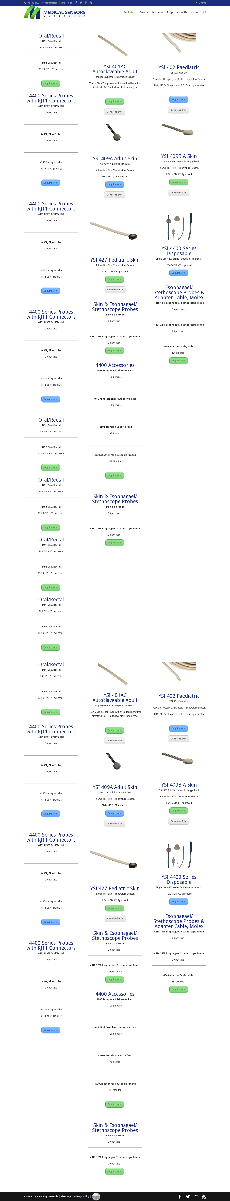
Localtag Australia (47, 1196)
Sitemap (66, 1196)
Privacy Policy (81, 1196)
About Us (182, 12)
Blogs (170, 12)
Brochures (157, 12)
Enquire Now (50, 83)
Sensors (144, 12)
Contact (195, 12)
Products (128, 12)
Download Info (115, 112)
